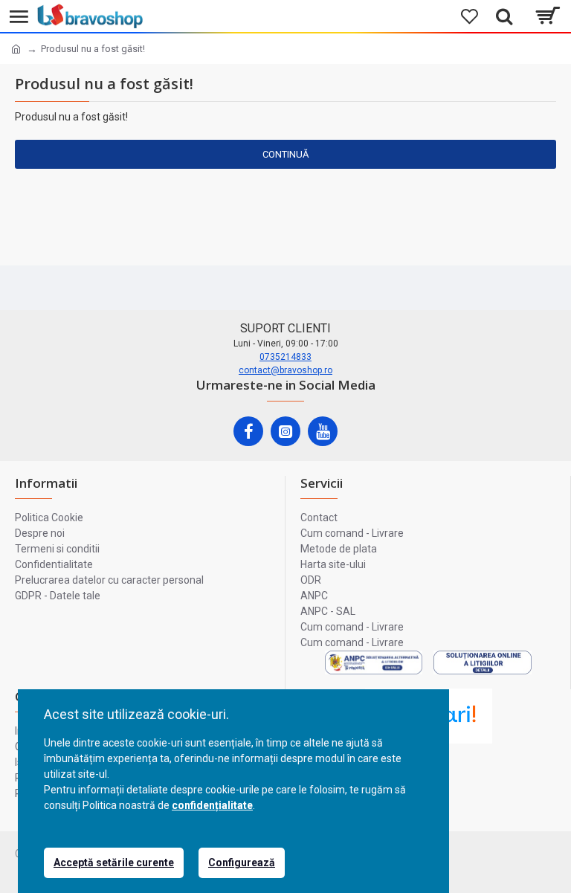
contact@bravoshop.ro (285, 370)
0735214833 (285, 357)
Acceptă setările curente (114, 862)
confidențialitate (212, 805)
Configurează (241, 862)
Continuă (285, 154)
